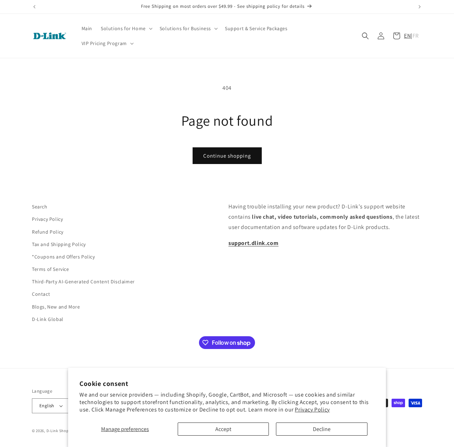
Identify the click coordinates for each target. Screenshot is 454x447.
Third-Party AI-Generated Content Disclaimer (83, 281)
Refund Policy (47, 232)
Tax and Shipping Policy (59, 244)
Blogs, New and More (56, 307)
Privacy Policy (312, 409)
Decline (322, 429)
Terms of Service (50, 269)
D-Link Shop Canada (65, 430)
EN (407, 35)
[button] (125, 28)
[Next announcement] (419, 6)
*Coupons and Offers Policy (63, 257)
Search (40, 206)
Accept (223, 429)
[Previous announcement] (34, 6)
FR (416, 35)
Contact (41, 294)
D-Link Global (47, 319)
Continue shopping (227, 155)
